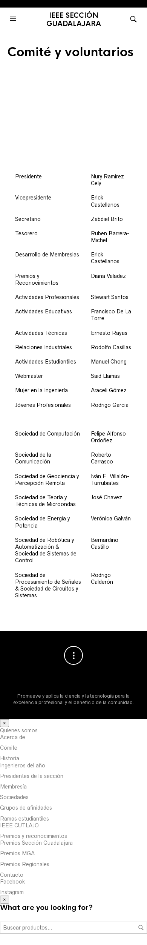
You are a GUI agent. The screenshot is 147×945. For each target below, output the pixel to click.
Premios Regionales (24, 864)
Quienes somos (19, 730)
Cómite (8, 748)
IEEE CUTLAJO (19, 825)
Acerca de (12, 737)
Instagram (12, 892)
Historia (9, 758)
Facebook (12, 882)
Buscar (141, 928)
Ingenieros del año (22, 765)
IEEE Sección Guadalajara (73, 19)
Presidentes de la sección (31, 776)
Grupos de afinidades (26, 808)
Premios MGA (17, 853)
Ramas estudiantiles (24, 819)
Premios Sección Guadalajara (36, 843)
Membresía (13, 787)
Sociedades (14, 797)
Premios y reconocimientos (33, 836)
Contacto (11, 875)
